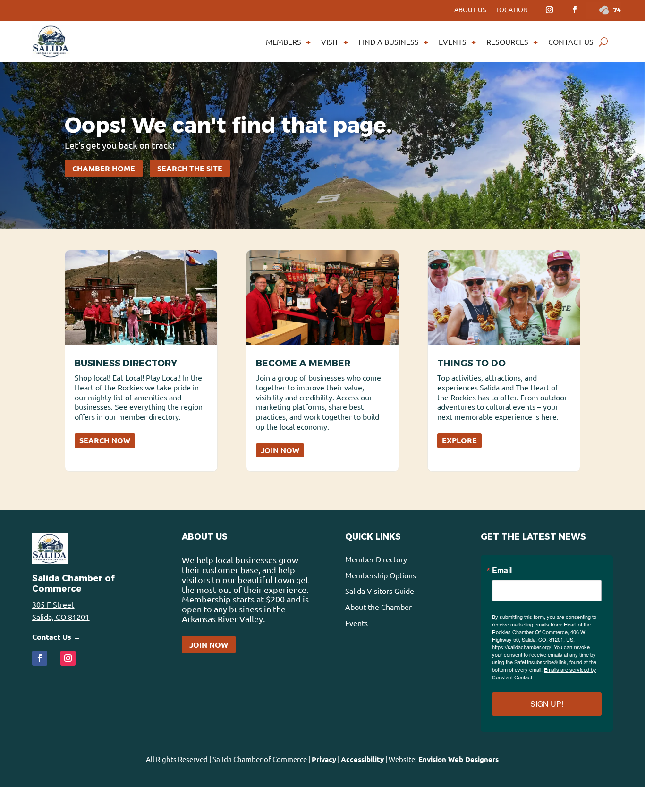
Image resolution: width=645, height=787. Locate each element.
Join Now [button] (208, 645)
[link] (549, 10)
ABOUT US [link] (470, 10)
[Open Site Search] (603, 41)
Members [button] (283, 41)
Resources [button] (507, 41)
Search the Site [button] (189, 168)
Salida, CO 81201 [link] (60, 616)
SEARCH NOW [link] (104, 440)
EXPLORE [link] (459, 440)
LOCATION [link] (512, 10)
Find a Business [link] (388, 41)
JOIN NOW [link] (280, 450)
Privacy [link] (324, 759)
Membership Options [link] (380, 575)
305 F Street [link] (53, 604)
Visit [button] (330, 41)
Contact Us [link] (571, 41)
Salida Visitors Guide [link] (379, 590)
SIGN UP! (546, 703)
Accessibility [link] (362, 759)
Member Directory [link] (376, 559)
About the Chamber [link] (378, 606)
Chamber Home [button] (103, 168)
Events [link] (453, 41)
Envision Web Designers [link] (458, 759)
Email (502, 570)
